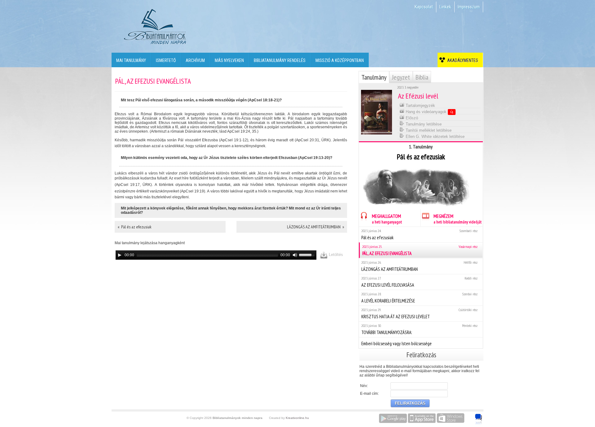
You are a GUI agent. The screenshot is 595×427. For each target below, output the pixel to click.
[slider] (307, 254)
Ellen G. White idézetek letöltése (434, 136)
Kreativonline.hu (297, 418)
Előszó (411, 118)
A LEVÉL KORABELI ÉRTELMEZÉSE (419, 298)
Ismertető (166, 60)
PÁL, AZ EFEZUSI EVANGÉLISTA (420, 250)
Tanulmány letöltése (423, 124)
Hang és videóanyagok (428, 111)
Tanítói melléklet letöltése (428, 130)
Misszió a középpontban (339, 60)
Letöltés (335, 254)
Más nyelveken (229, 60)
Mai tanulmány (131, 60)
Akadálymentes (461, 60)
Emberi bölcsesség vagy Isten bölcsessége (396, 343)
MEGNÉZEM (458, 219)
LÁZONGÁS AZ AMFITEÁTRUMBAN (419, 266)
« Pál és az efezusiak (135, 227)
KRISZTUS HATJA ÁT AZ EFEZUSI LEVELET (419, 313)
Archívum (195, 60)
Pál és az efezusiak (419, 234)
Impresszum (469, 7)
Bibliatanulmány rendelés (280, 60)
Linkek (445, 7)
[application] (216, 255)
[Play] (119, 255)
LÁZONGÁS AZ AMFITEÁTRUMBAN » (315, 227)
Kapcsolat (424, 7)
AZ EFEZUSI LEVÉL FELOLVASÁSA (419, 282)
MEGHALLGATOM (387, 219)
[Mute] (295, 255)
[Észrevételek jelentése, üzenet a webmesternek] (478, 419)
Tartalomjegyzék (419, 105)
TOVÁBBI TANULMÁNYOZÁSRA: (419, 329)
